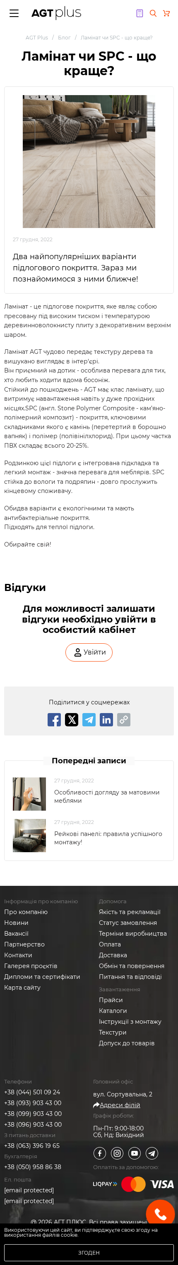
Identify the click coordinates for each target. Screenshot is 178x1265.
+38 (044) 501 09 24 (32, 1092)
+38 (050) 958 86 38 (32, 1167)
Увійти (95, 652)
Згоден (89, 1253)
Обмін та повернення (131, 966)
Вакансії (16, 933)
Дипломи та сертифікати (42, 976)
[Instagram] (117, 1153)
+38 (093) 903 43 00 (32, 1103)
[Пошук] (153, 13)
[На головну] (56, 13)
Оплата (110, 944)
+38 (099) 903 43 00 (33, 1114)
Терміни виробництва (133, 933)
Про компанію (26, 912)
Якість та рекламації (130, 912)
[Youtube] (134, 1153)
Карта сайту (22, 987)
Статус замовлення (128, 922)
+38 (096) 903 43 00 (33, 1124)
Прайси (111, 1000)
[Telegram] (152, 1153)
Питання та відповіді (130, 976)
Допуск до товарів (127, 1043)
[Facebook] (99, 1153)
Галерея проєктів (31, 966)
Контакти (18, 955)
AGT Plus (37, 37)
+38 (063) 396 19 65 (32, 1145)
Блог (64, 37)
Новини (16, 922)
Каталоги (113, 1011)
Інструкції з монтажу (130, 1021)
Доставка (113, 955)
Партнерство (24, 944)
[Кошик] (166, 13)
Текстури (113, 1032)
